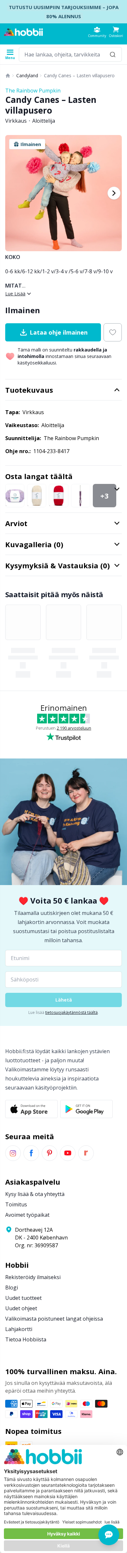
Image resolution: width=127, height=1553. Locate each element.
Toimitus (16, 1204)
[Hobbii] (23, 32)
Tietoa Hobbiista (25, 1339)
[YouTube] (68, 1153)
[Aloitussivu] (7, 75)
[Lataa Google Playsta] (86, 1109)
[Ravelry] (86, 1153)
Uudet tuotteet (23, 1297)
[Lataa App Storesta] (31, 1109)
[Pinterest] (49, 1153)
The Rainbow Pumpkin (33, 90)
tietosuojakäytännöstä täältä (71, 1012)
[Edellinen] (13, 193)
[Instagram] (13, 1153)
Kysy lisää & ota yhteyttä (34, 1194)
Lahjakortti (18, 1329)
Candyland (27, 75)
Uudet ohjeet (21, 1308)
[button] (116, 32)
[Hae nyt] (112, 54)
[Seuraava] (113, 193)
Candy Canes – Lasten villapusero (79, 75)
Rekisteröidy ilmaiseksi (33, 1277)
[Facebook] (31, 1153)
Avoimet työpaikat (27, 1214)
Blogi (11, 1287)
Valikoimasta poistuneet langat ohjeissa (54, 1318)
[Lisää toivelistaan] (113, 332)
